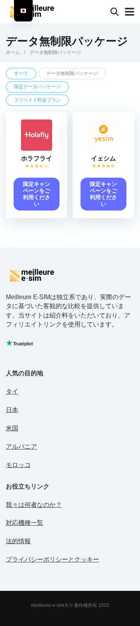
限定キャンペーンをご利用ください (36, 194)
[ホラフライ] (36, 148)
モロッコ (18, 465)
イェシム (103, 158)
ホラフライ (36, 158)
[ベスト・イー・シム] (39, 11)
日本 (12, 410)
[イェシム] (103, 148)
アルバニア (21, 446)
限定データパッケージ (37, 86)
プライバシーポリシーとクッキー (52, 559)
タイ (12, 391)
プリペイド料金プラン (37, 100)
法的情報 (18, 541)
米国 (12, 428)
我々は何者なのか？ (34, 504)
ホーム (13, 52)
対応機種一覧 (24, 522)
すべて (21, 73)
